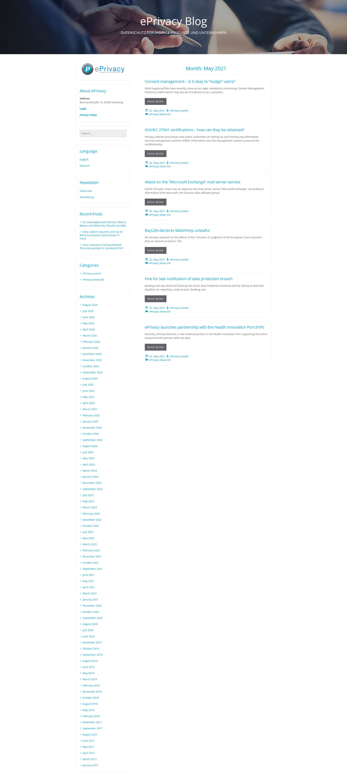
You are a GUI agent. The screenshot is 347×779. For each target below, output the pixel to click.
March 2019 (90, 679)
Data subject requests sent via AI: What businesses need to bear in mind (101, 235)
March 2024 (90, 470)
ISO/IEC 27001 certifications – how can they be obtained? (194, 129)
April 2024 (89, 464)
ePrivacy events (92, 273)
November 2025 (92, 360)
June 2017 (89, 740)
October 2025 (91, 366)
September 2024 (92, 440)
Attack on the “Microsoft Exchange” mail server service (192, 182)
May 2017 (88, 746)
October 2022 (91, 526)
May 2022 (88, 538)
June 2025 (89, 390)
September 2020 (92, 618)
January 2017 (90, 765)
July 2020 (88, 630)
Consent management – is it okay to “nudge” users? (190, 81)
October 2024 (91, 433)
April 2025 (89, 403)
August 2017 (90, 734)
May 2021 (88, 581)
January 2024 (90, 476)
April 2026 (89, 329)
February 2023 (91, 513)
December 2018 (92, 691)
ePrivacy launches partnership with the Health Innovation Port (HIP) (204, 327)
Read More (155, 101)
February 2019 (91, 685)
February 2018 (91, 716)
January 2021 (90, 599)
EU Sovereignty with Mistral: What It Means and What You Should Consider (103, 223)
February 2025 (91, 415)
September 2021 (92, 568)
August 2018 (90, 704)
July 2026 (88, 311)
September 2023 (92, 489)
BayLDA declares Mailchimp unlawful (177, 230)
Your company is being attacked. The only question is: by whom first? (101, 246)
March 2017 (90, 759)
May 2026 (88, 323)
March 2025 (90, 409)
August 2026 (90, 305)
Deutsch (85, 165)
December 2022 (92, 519)
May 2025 (88, 397)
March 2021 (90, 593)
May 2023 (88, 501)
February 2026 (91, 341)
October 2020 (91, 611)
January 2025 (90, 421)
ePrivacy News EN (160, 114)
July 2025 (88, 384)
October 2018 (91, 697)
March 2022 (90, 544)
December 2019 (92, 642)
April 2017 (89, 753)
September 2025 (92, 372)
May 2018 (88, 710)
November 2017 (92, 722)
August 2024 (90, 446)
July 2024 (88, 452)
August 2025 (90, 378)
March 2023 (90, 507)
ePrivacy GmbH (179, 110)
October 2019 (91, 648)
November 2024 (92, 427)
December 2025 (92, 354)
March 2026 (90, 335)
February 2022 (91, 550)
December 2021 (92, 556)
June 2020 (89, 636)
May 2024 (88, 458)
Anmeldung (87, 197)
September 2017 (92, 728)
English (84, 159)
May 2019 (88, 673)
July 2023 (88, 495)
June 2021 (89, 575)
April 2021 (89, 587)
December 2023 (92, 483)
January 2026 (90, 348)
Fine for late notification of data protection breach (189, 278)
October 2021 (91, 562)
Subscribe (86, 191)
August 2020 (90, 624)
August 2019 (90, 661)
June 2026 (89, 317)
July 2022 (88, 532)
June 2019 (89, 667)
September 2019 (92, 654)
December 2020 (92, 605)
